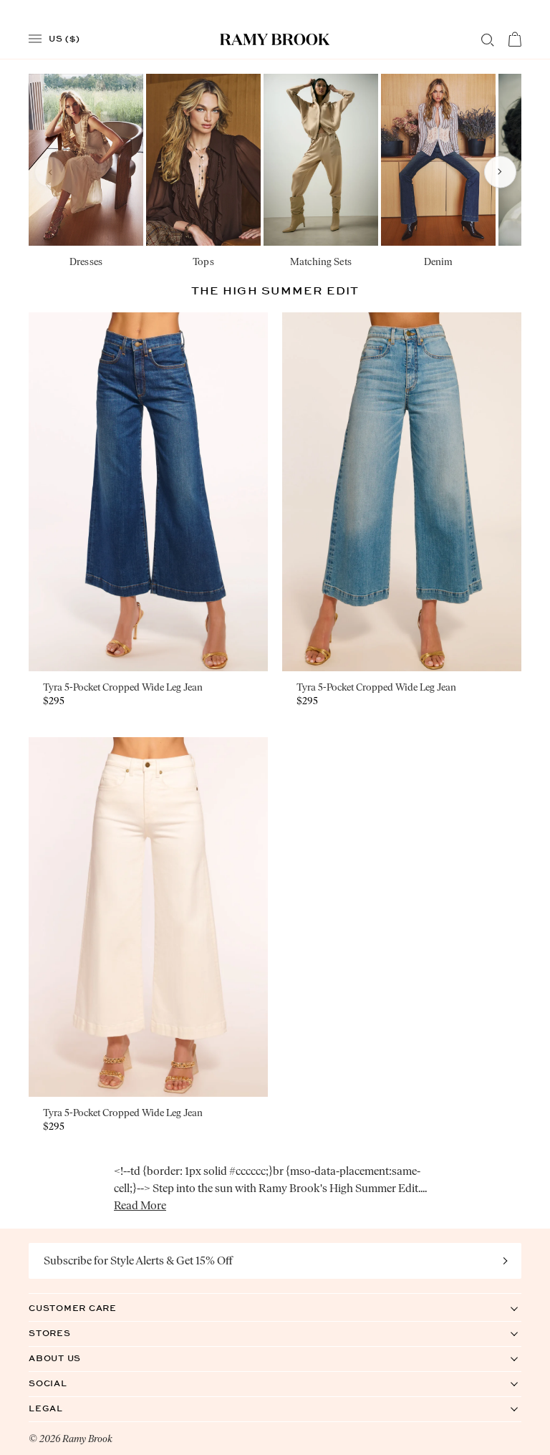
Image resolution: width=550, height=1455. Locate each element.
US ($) (64, 38)
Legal (60, 1408)
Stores (64, 1332)
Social (63, 1383)
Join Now (505, 1261)
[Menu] (35, 39)
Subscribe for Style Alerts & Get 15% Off (138, 1260)
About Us (69, 1358)
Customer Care (87, 1307)
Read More (140, 1205)
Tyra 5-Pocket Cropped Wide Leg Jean (123, 687)
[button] (49, 171)
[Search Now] (487, 40)
